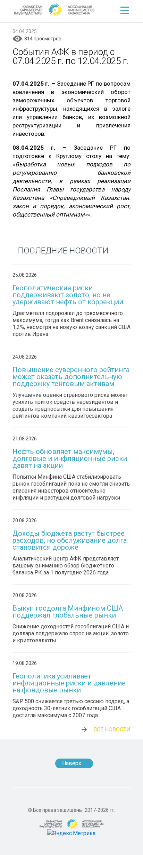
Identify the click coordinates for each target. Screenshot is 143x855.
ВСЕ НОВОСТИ (112, 729)
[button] (124, 10)
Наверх (71, 763)
